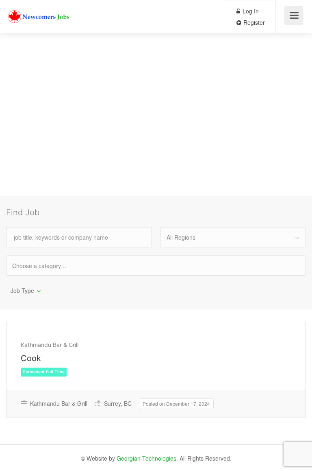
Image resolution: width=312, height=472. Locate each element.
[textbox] (46, 265)
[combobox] (233, 237)
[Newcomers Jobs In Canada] (39, 10)
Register (253, 22)
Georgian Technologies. (147, 458)
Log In (250, 11)
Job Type (22, 290)
